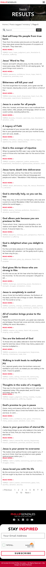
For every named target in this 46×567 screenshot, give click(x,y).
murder (38, 397)
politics (39, 306)
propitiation (7, 163)
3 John (11, 377)
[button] (43, 2)
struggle (13, 286)
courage (26, 140)
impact (20, 379)
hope (15, 52)
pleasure (28, 259)
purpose (6, 261)
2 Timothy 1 (13, 140)
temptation (21, 286)
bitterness (12, 96)
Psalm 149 (35, 259)
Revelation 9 (35, 52)
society (20, 308)
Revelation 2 (36, 284)
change (19, 306)
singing (5, 332)
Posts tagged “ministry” (20, 24)
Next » (28, 493)
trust (21, 76)
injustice (12, 161)
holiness (18, 210)
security (36, 442)
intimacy (20, 235)
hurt (37, 96)
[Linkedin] (23, 520)
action (17, 482)
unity (12, 120)
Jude (20, 354)
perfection (25, 210)
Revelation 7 (39, 118)
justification (13, 442)
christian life (24, 377)
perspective (7, 76)
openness (26, 118)
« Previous (7, 490)
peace (34, 306)
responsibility (22, 142)
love (24, 354)
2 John (11, 419)
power (14, 142)
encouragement (24, 352)
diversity (12, 118)
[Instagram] (27, 520)
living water (7, 98)
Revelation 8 (26, 98)
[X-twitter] (18, 520)
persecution (34, 161)
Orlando (6, 399)
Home (5, 24)
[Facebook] (14, 520)
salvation (6, 54)
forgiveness (26, 96)
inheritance (13, 354)
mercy (5, 421)
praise (21, 330)
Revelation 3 (7, 237)
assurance (12, 74)
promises (15, 76)
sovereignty (28, 308)
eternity (27, 440)
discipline (12, 235)
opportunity (7, 142)
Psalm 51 (41, 235)
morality (31, 397)
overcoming (21, 284)
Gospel (11, 397)
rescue (33, 185)
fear (24, 419)
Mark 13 (38, 74)
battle (17, 461)
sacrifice (5, 484)
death (19, 96)
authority (12, 306)
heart (33, 96)
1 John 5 (11, 440)
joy (23, 259)
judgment (22, 52)
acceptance (13, 352)
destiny (33, 140)
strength (6, 286)
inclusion (19, 118)
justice (26, 161)
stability (36, 308)
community (34, 377)
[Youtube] (32, 520)
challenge (12, 284)
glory (19, 259)
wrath (43, 163)
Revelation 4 (34, 210)
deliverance (18, 185)
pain (28, 52)
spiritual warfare (36, 461)
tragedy (29, 399)
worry (33, 421)
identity (5, 354)
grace (29, 419)
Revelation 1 (12, 308)
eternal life (19, 440)
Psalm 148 (27, 330)
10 (21, 493)
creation (12, 330)
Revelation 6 (16, 163)
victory (28, 286)
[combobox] (18, 30)
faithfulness (13, 379)
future (28, 74)
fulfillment (12, 259)
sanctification (15, 212)
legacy (39, 140)
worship (17, 332)
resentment (16, 98)
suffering (13, 54)
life (41, 96)
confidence (21, 74)
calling (20, 140)
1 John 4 (12, 461)
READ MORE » (8, 49)
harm (11, 52)
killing (25, 397)
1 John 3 (11, 482)
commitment (25, 482)
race (32, 118)
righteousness (27, 163)
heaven (5, 442)
